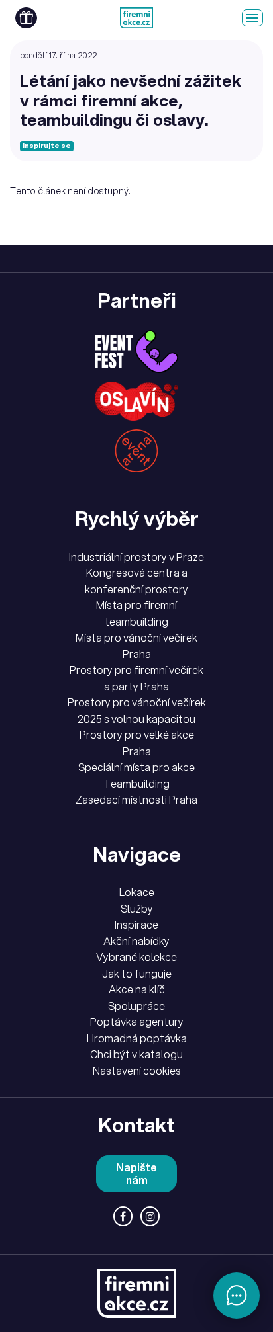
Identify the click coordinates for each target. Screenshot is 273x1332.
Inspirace (136, 924)
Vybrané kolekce (136, 957)
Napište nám (136, 1173)
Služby (137, 908)
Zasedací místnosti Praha (136, 799)
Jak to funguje (137, 973)
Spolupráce (136, 1006)
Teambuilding (136, 783)
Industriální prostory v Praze (136, 557)
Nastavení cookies (137, 1070)
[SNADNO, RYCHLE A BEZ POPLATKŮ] (136, 18)
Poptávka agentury (137, 1022)
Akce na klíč (137, 989)
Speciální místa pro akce (136, 767)
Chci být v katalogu (136, 1054)
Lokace (136, 892)
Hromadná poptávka (137, 1038)
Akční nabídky (136, 941)
